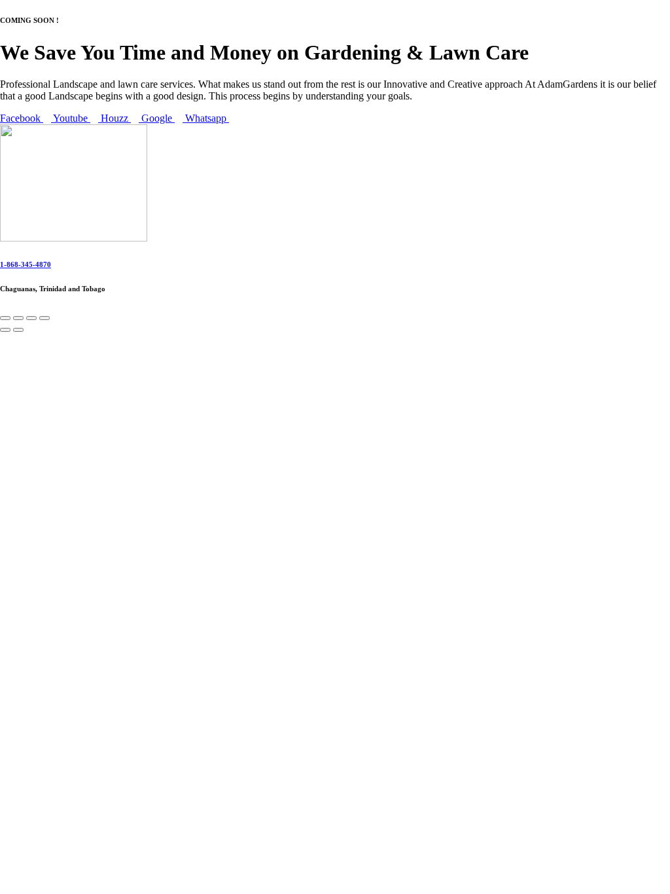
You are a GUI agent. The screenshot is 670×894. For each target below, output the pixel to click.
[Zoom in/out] (5, 318)
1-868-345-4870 (25, 264)
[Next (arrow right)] (18, 330)
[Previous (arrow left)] (5, 330)
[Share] (31, 318)
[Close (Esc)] (44, 318)
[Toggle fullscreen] (18, 318)
